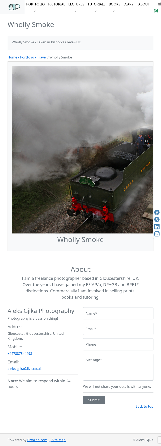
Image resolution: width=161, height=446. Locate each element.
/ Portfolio (26, 57)
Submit (94, 400)
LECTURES (76, 4)
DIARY (128, 4)
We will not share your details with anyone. (117, 386)
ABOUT (144, 4)
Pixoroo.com (37, 440)
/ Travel (41, 57)
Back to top (144, 406)
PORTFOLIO (35, 4)
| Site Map (57, 440)
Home (12, 57)
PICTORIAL (56, 4)
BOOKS (114, 4)
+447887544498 (20, 353)
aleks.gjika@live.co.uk (25, 368)
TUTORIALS (96, 4)
